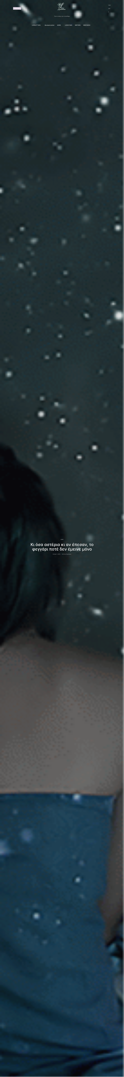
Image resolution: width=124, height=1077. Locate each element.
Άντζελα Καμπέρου (66, 554)
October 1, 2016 (56, 554)
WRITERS (78, 25)
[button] (110, 25)
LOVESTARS (68, 25)
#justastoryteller (49, 25)
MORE (59, 25)
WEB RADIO (86, 25)
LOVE (62, 539)
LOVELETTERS (36, 25)
